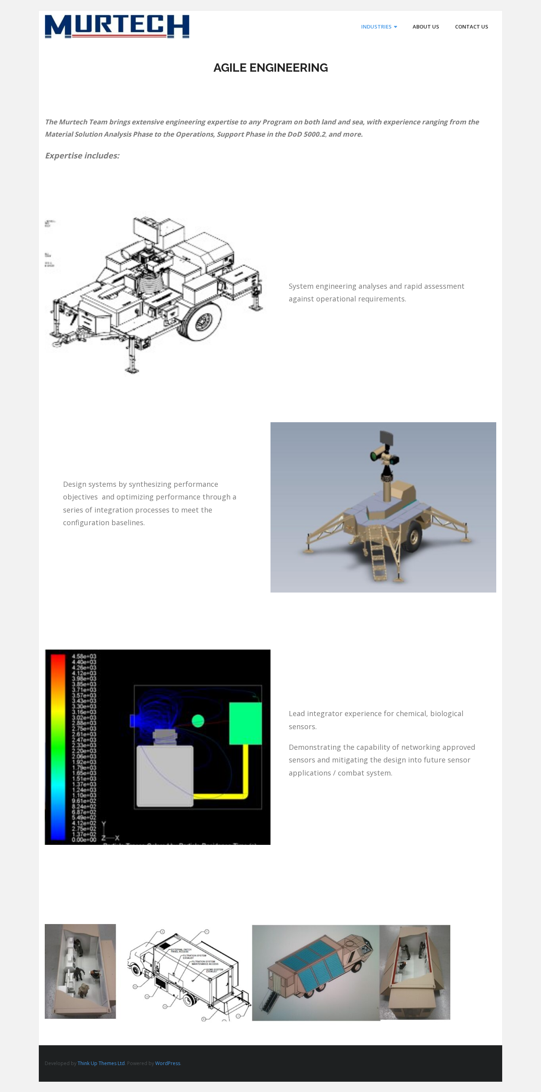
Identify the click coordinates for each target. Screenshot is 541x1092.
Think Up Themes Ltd (101, 1063)
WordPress (167, 1063)
